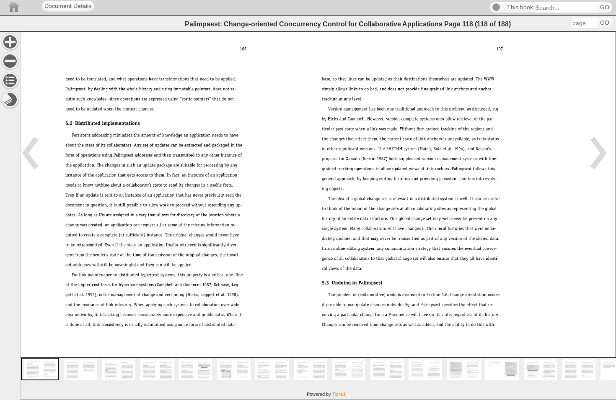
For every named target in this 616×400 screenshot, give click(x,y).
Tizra (339, 394)
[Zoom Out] (10, 61)
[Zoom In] (10, 41)
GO (605, 7)
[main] (318, 215)
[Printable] (10, 99)
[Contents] (10, 80)
